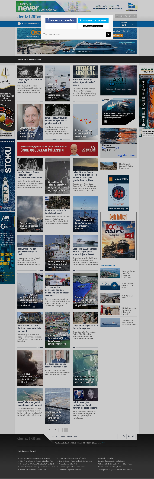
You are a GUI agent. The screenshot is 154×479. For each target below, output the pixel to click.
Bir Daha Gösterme (52, 34)
